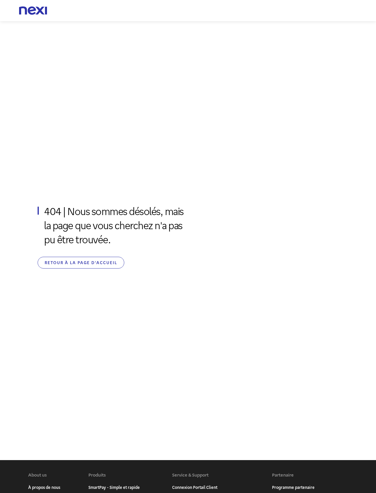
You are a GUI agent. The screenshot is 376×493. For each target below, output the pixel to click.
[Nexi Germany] (33, 10)
